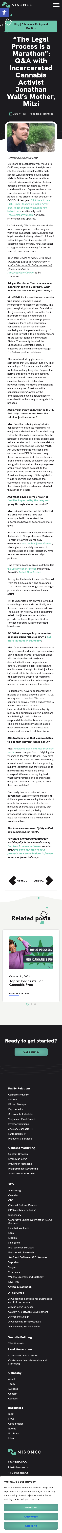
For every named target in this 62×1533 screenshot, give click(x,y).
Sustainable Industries (20, 1114)
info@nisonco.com (18, 1467)
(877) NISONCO (17, 1461)
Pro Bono (13, 1433)
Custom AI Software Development (28, 1312)
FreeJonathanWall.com (20, 215)
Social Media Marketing (21, 1173)
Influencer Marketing (20, 1163)
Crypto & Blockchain (20, 1286)
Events (12, 1428)
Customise (31, 1516)
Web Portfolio (16, 1343)
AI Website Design (18, 1316)
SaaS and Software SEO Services (27, 1257)
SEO (11, 1184)
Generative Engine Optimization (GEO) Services (30, 1221)
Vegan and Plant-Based (21, 1119)
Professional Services (21, 1247)
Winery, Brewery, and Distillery (25, 1277)
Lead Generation (20, 1349)
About (11, 1379)
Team (11, 1384)
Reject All (31, 1525)
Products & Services (20, 1138)
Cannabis (13, 1195)
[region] (31, 1504)
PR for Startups (17, 1104)
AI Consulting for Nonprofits (24, 1326)
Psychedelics (15, 1109)
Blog (11, 1414)
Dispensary (14, 1215)
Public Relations (19, 1088)
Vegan (12, 1267)
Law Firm (13, 1282)
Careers (13, 1398)
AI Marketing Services (21, 1307)
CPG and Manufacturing (22, 1210)
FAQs (11, 1418)
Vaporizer (14, 1262)
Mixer (11, 1438)
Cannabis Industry (18, 1094)
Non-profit (14, 1242)
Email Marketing (17, 1159)
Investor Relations (18, 1124)
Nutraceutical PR (17, 1133)
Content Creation (18, 1154)
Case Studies (15, 1423)
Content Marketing (21, 1148)
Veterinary (14, 1272)
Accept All (31, 1507)
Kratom (12, 1099)
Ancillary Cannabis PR (20, 1129)
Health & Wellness (18, 1228)
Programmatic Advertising (23, 1168)
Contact (12, 1393)
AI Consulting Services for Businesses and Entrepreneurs (30, 1300)
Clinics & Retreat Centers (22, 1205)
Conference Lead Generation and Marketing (27, 1362)
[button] (4, 12)
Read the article (19, 993)
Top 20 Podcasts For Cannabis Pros (26, 983)
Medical (12, 1237)
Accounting (14, 1190)
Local (11, 1233)
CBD (11, 1200)
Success (13, 1388)
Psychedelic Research (21, 1252)
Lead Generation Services (23, 1355)
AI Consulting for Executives (24, 1321)
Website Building (20, 1337)
